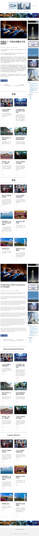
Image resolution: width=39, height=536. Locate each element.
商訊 (18, 11)
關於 (11, 11)
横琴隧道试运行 (6, 249)
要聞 (14, 11)
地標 (24, 11)
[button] (3, 81)
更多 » (2, 118)
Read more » (3, 373)
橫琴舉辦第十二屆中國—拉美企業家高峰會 (6, 223)
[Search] (37, 22)
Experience (17, 290)
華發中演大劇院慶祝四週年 (34, 83)
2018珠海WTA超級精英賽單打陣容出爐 (20, 111)
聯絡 (27, 11)
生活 (21, 11)
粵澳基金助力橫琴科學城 (33, 90)
